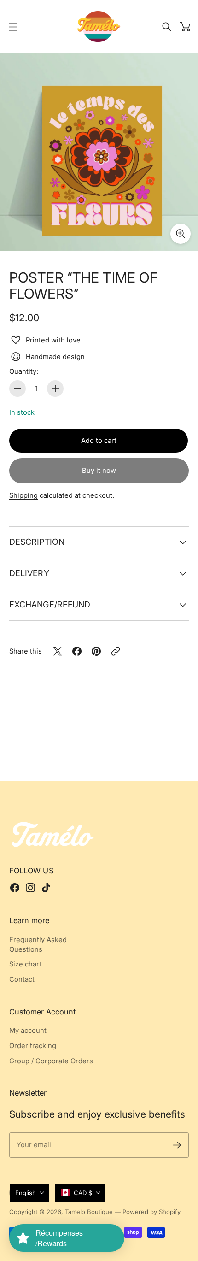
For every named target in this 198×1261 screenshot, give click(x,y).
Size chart (25, 964)
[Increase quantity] (55, 388)
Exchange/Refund (49, 604)
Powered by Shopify (151, 1211)
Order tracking (32, 1046)
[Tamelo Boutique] (99, 26)
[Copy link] (115, 651)
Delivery (29, 573)
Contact (22, 979)
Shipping (23, 495)
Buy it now (99, 470)
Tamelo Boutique (89, 1211)
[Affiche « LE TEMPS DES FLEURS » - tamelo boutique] (99, 152)
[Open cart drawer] (185, 27)
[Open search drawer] (166, 27)
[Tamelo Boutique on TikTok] (46, 887)
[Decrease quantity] (17, 388)
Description (36, 542)
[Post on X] (57, 651)
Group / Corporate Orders (51, 1061)
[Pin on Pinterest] (96, 651)
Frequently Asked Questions (38, 945)
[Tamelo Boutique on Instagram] (30, 887)
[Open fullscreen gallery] (180, 234)
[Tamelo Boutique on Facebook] (14, 887)
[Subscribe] (177, 1145)
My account (28, 1030)
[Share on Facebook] (77, 651)
